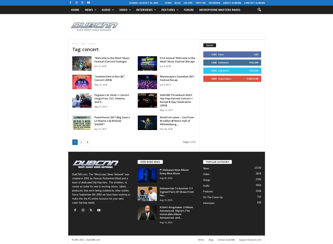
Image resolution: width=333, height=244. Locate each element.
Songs (206, 180)
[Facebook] (70, 3)
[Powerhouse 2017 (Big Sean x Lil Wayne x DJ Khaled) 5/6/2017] (82, 123)
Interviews (144, 10)
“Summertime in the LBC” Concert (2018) (109, 78)
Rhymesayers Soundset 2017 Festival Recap (177, 78)
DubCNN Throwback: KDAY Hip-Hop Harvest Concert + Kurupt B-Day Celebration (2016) (176, 100)
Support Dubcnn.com (250, 239)
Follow (253, 62)
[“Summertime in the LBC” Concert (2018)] (82, 82)
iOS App (188, 2)
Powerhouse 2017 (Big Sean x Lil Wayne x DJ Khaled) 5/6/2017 (112, 121)
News (89, 10)
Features (168, 10)
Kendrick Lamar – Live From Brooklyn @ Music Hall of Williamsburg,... (177, 121)
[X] (82, 3)
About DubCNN (232, 2)
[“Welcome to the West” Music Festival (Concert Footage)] (82, 63)
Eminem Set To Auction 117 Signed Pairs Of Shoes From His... (177, 192)
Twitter (200, 2)
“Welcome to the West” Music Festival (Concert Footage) (112, 59)
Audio (106, 10)
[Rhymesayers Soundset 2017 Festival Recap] (147, 82)
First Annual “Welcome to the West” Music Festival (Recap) (177, 59)
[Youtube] (88, 3)
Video (123, 10)
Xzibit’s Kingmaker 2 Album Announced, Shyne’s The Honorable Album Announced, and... (176, 212)
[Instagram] (76, 3)
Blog (178, 2)
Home (168, 2)
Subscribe (252, 78)
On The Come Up (213, 197)
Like (256, 54)
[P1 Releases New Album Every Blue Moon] (147, 175)
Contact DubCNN (254, 2)
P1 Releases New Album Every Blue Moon (174, 171)
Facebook (214, 2)
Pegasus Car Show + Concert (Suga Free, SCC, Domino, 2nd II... (111, 98)
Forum (188, 10)
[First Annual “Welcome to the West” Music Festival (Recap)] (147, 63)
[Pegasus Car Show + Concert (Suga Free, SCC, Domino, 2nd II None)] (82, 100)
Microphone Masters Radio (219, 10)
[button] (259, 10)
